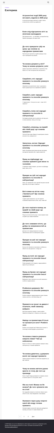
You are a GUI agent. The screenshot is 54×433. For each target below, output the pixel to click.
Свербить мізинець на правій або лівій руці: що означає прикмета (35, 129)
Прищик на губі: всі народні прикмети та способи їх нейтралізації (34, 177)
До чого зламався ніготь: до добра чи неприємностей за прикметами (34, 226)
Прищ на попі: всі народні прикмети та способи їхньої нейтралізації (34, 258)
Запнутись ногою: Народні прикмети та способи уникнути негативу (35, 145)
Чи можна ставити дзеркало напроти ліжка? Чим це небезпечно (34, 338)
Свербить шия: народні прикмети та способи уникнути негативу (35, 97)
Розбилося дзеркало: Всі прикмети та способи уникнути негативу (35, 290)
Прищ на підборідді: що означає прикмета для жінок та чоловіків (35, 161)
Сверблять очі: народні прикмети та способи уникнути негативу (35, 81)
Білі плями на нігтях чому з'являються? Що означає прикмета (33, 194)
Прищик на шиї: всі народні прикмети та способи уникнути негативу (35, 242)
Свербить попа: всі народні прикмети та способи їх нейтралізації (34, 113)
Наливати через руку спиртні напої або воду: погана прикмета (34, 403)
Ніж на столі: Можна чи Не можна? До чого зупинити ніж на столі (35, 387)
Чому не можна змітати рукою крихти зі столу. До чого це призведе (35, 371)
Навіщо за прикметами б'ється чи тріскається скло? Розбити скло (35, 322)
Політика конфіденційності (11, 427)
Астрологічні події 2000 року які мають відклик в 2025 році (35, 17)
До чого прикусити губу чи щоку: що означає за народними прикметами (33, 49)
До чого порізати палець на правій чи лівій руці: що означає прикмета (34, 210)
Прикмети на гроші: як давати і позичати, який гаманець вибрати (35, 306)
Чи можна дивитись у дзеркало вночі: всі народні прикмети (35, 355)
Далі (33, 416)
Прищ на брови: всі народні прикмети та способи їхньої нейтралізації (34, 274)
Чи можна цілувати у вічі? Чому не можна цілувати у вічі (35, 65)
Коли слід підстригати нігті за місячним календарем (34, 33)
